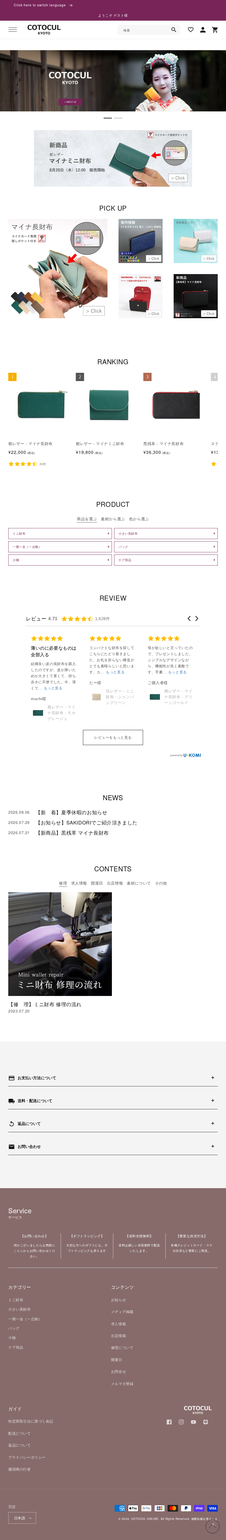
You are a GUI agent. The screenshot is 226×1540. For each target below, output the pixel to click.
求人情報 (118, 1323)
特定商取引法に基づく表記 (30, 1421)
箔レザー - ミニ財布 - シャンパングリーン (61, 697)
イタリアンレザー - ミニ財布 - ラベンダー (178, 706)
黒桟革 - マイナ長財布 (163, 443)
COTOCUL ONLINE (145, 1519)
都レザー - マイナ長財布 (30, 443)
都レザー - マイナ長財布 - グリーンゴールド (120, 697)
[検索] (174, 29)
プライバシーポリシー (27, 1457)
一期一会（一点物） (25, 1318)
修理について (122, 1347)
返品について (19, 1445)
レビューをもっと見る (113, 737)
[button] (13, 30)
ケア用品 (15, 1347)
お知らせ (118, 1299)
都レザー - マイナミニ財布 (100, 443)
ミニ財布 (15, 1299)
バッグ (14, 1328)
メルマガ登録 (122, 1383)
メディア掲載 (122, 1311)
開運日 (116, 1359)
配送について (19, 1433)
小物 (12, 1337)
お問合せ (118, 1371)
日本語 (19, 1517)
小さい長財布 (19, 1309)
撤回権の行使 (19, 1469)
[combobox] (149, 30)
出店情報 (118, 1335)
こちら (18, 1250)
